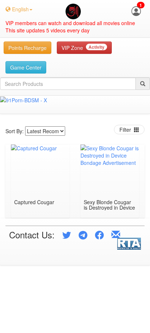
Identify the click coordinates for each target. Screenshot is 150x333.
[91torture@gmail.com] (115, 234)
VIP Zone (83, 47)
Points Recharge (27, 47)
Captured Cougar (34, 202)
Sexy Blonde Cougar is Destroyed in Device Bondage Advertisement (109, 204)
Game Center (26, 67)
